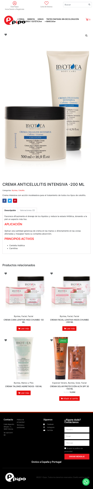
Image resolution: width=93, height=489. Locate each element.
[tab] (10, 210)
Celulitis (21, 190)
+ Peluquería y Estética (29, 21)
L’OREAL (21, 19)
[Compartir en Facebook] (4, 201)
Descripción (10, 210)
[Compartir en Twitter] (10, 201)
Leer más (25, 328)
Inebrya (31, 19)
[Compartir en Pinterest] (15, 201)
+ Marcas (49, 21)
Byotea (14, 190)
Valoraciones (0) (27, 210)
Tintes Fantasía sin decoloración (62, 19)
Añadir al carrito (70, 398)
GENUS (40, 19)
